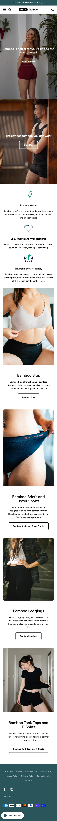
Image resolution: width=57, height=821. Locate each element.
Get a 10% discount (28, 427)
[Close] (28, 382)
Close (28, 436)
